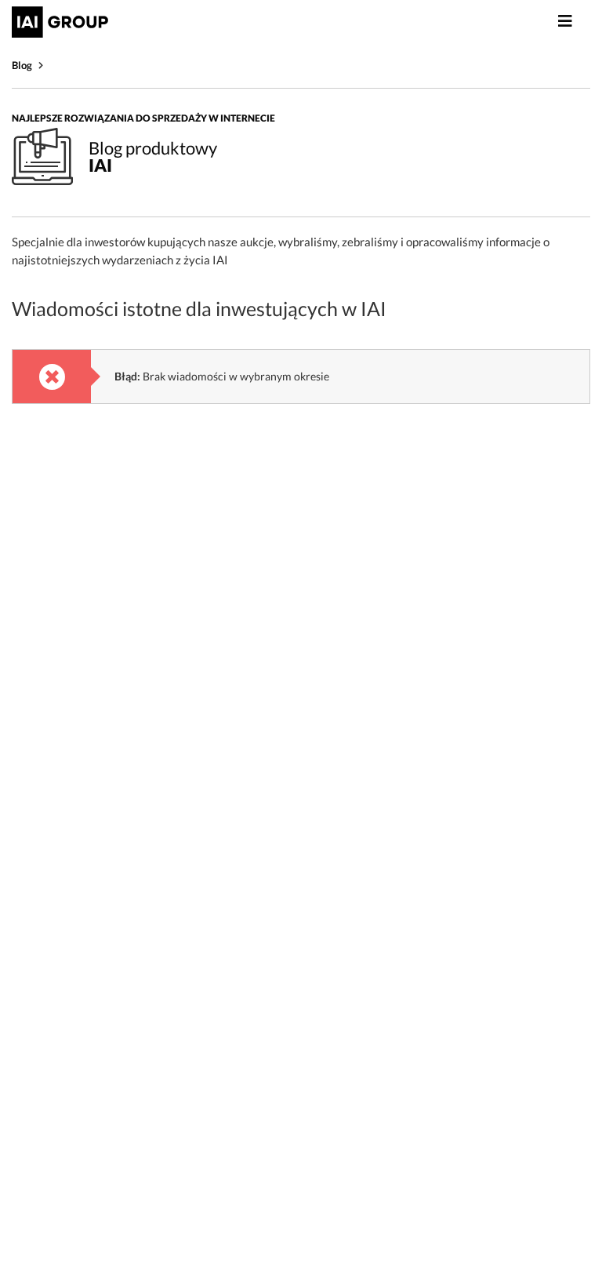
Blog (22, 65)
